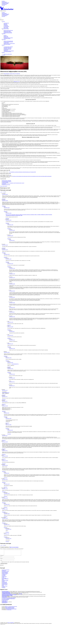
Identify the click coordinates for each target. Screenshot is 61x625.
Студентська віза (6, 26)
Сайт (1, 560)
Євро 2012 (3, 575)
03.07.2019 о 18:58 (10, 326)
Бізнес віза (5, 23)
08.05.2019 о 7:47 (4, 396)
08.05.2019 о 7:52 (4, 401)
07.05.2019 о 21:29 (12, 307)
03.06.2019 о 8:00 (10, 430)
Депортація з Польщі (7, 38)
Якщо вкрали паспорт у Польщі (9, 50)
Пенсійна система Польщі (6, 184)
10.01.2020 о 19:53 (5, 488)
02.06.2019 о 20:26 (8, 418)
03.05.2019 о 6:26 (11, 240)
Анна (11, 547)
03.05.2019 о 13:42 (5, 249)
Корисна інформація (5, 578)
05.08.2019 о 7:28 (4, 450)
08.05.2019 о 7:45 (11, 385)
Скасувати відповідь (15, 547)
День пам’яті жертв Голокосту (6, 181)
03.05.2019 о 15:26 (6, 254)
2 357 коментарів (17, 73)
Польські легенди (5, 583)
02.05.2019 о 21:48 (10, 224)
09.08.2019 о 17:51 (10, 343)
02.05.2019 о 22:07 (12, 230)
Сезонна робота (6, 42)
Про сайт (3, 5)
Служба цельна (9, 609)
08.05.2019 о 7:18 (4, 390)
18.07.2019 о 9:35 (4, 435)
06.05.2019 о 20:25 (10, 362)
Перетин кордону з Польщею (6, 180)
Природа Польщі (4, 584)
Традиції (3, 586)
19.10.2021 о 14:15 (5, 518)
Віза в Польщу (4, 13)
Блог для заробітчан (11, 622)
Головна (3, 12)
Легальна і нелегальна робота (8, 41)
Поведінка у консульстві (7, 48)
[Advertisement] (30, 616)
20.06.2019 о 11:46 (12, 316)
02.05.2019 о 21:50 (10, 235)
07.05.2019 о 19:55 (12, 297)
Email (1, 558)
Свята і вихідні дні (5, 600)
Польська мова (4, 582)
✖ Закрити (2, 19)
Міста (3, 579)
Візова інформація (6, 73)
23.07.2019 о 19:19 (5, 441)
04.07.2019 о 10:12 (10, 335)
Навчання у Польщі (5, 580)
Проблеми (3, 33)
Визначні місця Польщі (5, 569)
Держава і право (12, 73)
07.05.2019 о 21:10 (10, 368)
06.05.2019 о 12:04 (6, 352)
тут (10, 175)
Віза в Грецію (6, 27)
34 (4, 545)
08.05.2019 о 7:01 (11, 381)
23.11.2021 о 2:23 (6, 533)
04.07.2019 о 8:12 (11, 331)
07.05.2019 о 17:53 (12, 277)
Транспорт (3, 587)
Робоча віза (5, 24)
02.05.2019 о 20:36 (6, 207)
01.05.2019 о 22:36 (5, 194)
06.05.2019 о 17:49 (8, 357)
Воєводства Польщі (5, 182)
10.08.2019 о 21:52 (5, 460)
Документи (4, 574)
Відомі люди (4, 570)
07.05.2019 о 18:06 (12, 283)
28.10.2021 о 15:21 (8, 529)
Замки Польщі (4, 576)
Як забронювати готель (7, 49)
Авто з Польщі (4, 4)
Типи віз (3, 21)
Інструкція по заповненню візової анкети (8, 598)
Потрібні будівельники (5, 2)
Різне (3, 585)
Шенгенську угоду (16, 81)
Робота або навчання (7, 44)
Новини (3, 52)
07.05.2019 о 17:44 (12, 273)
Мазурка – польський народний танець (11, 606)
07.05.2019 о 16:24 (10, 263)
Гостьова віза (6, 25)
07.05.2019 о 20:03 (12, 302)
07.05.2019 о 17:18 (12, 268)
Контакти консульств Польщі (8, 30)
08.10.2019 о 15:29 (12, 348)
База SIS (5, 35)
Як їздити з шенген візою (8, 54)
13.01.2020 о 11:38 (6, 493)
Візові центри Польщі (7, 31)
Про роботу (4, 39)
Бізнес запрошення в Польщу (9, 607)
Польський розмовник (5, 599)
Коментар (2, 555)
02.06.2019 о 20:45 (8, 424)
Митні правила (4, 602)
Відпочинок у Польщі (5, 571)
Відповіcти (5, 211)
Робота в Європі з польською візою (9, 43)
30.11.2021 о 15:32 (8, 538)
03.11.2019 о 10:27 (5, 479)
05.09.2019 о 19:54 (5, 465)
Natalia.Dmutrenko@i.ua (5, 392)
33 (3, 545)
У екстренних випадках (7, 51)
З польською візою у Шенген (8, 46)
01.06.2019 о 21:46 (5, 405)
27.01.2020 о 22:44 (6, 504)
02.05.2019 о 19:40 (5, 200)
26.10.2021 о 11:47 (6, 524)
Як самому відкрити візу (7, 47)
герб (19, 593)
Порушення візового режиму (8, 37)
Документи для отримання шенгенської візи (9, 597)
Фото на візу (4, 183)
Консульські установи (5, 28)
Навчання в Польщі (5, 3)
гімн (21, 593)
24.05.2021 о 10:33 (6, 513)
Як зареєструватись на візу (8, 32)
